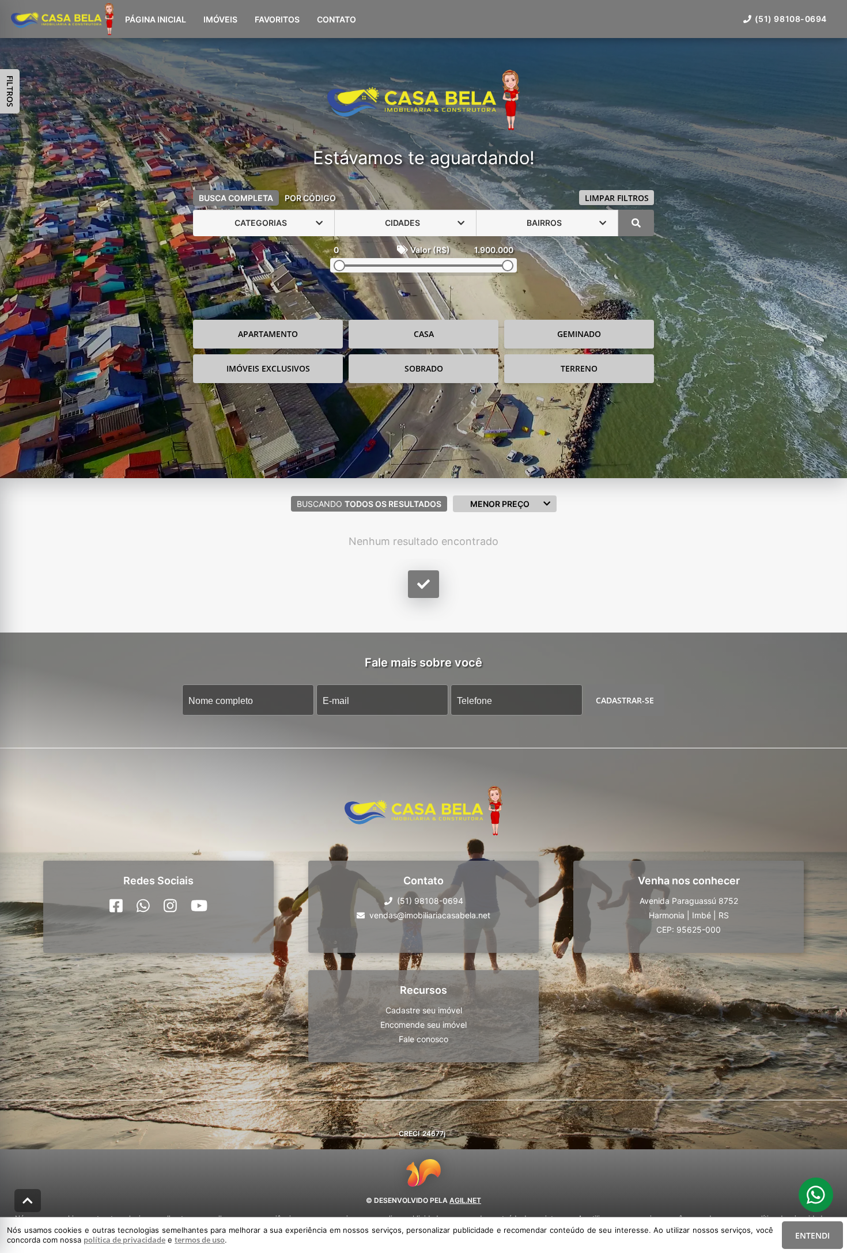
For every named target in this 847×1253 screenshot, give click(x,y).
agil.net (465, 1200)
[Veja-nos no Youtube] (199, 905)
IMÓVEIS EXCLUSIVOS (268, 368)
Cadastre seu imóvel (423, 1010)
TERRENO (579, 368)
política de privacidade (124, 1240)
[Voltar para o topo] (27, 1200)
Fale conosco (423, 1039)
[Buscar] (636, 223)
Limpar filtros (617, 197)
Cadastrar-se (625, 699)
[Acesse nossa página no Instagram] (170, 905)
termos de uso (200, 1240)
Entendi (812, 1235)
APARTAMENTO (268, 333)
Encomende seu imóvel (423, 1024)
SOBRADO (423, 368)
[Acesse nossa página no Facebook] (116, 905)
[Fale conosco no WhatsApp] (143, 905)
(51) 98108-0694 (791, 19)
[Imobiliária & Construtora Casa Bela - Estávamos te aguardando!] (423, 101)
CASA (424, 333)
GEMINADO (579, 333)
